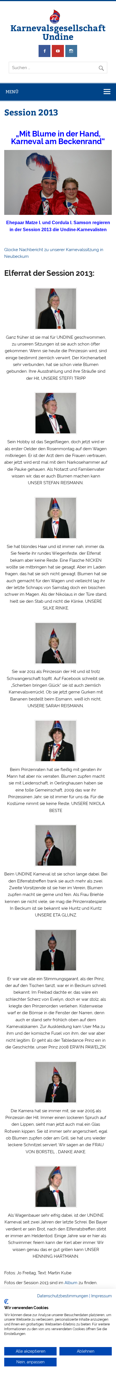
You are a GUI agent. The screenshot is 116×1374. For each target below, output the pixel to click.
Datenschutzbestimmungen (62, 1296)
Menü (12, 91)
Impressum (101, 1296)
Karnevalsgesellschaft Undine (58, 32)
